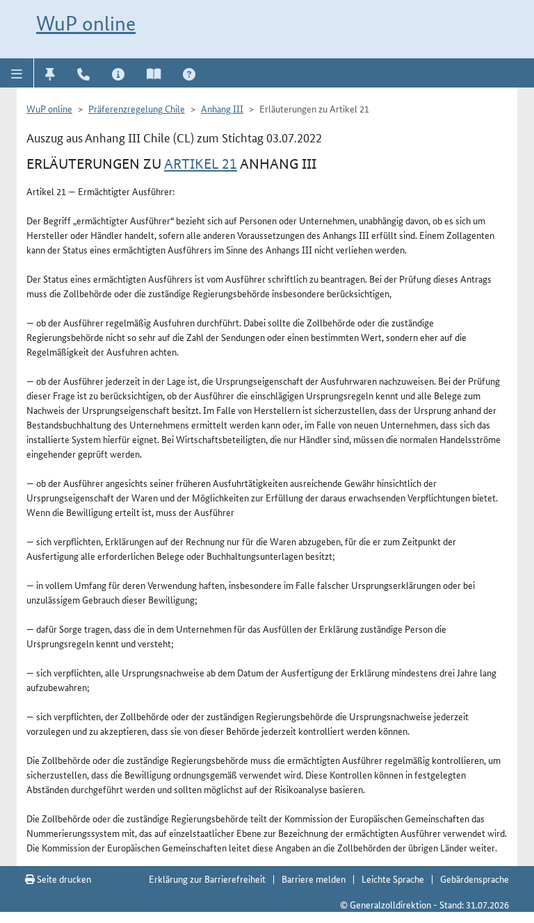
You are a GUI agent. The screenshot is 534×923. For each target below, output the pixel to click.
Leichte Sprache (393, 878)
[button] (17, 73)
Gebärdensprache (474, 878)
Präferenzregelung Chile (136, 108)
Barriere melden (314, 878)
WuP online (86, 23)
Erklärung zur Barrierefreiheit (207, 878)
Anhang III (222, 108)
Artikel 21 (200, 164)
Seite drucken (63, 878)
